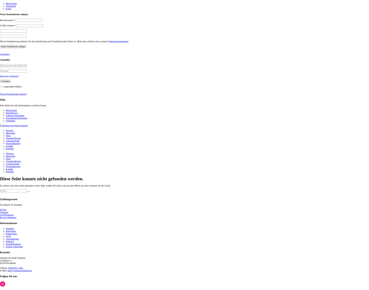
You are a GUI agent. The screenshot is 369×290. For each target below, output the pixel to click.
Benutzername (7, 20)
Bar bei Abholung (8, 217)
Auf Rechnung (7, 215)
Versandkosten (12, 239)
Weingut (9, 130)
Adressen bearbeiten (15, 115)
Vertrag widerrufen (14, 247)
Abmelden (10, 121)
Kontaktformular (13, 244)
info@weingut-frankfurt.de (19, 270)
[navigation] (184, 6)
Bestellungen (12, 113)
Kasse (8, 8)
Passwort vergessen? (9, 76)
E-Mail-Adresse (8, 25)
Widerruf (10, 241)
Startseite (10, 228)
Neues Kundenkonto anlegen (13, 94)
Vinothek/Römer (13, 138)
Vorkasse (4, 212)
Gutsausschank (12, 141)
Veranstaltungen (13, 143)
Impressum (11, 231)
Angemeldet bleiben (12, 86)
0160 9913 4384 (15, 268)
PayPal (3, 210)
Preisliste (10, 148)
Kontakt (9, 146)
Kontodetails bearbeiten (16, 118)
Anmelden (5, 54)
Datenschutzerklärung (118, 41)
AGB (8, 236)
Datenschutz (11, 234)
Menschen (10, 133)
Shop (8, 135)
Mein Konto (11, 3)
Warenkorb (11, 6)
